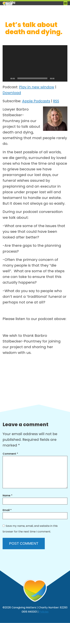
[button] (35, 63)
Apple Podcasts (36, 101)
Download (12, 92)
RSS (56, 101)
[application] (35, 63)
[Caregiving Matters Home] (19, 3)
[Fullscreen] (63, 78)
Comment (10, 454)
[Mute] (58, 78)
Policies (44, 612)
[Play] (6, 78)
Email (7, 510)
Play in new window (36, 87)
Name (7, 495)
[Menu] (65, 3)
